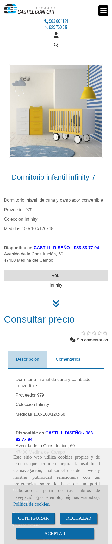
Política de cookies (31, 504)
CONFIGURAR (33, 518)
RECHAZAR (78, 518)
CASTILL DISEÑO (52, 247)
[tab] (27, 359)
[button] (56, 35)
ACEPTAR (54, 533)
